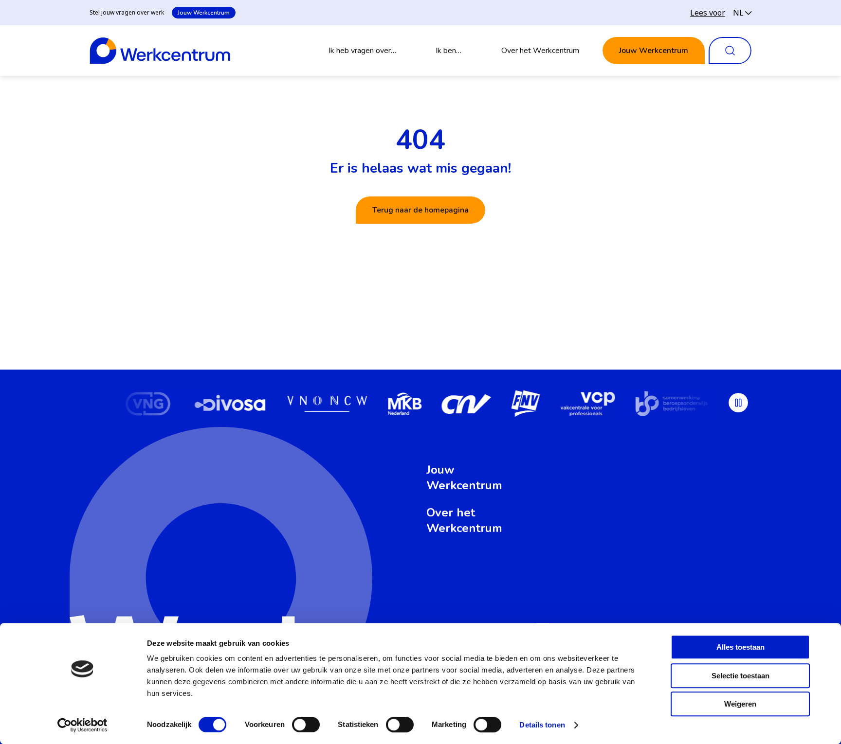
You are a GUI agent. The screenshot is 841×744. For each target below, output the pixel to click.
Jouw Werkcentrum (204, 13)
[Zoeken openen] (730, 50)
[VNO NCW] (326, 405)
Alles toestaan (740, 647)
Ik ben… (448, 50)
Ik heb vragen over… (362, 50)
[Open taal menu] (742, 12)
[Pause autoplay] (738, 402)
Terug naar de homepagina (420, 210)
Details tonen (542, 725)
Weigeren (740, 704)
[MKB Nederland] (403, 405)
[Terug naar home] (160, 50)
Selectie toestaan (740, 676)
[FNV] (525, 405)
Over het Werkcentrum (540, 50)
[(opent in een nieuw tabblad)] (147, 405)
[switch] (306, 724)
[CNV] (466, 405)
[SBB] (671, 405)
